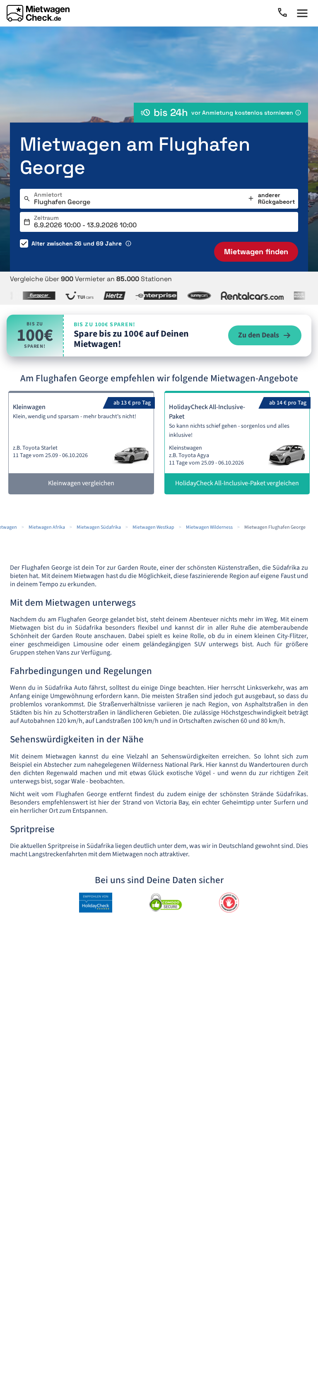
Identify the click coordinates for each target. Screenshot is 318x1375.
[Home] (38, 13)
